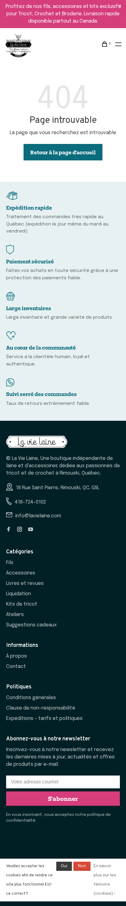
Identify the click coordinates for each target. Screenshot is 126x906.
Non (82, 866)
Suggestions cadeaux (31, 625)
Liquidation (18, 593)
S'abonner (63, 798)
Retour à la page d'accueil (63, 152)
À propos (16, 656)
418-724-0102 (30, 502)
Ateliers (15, 614)
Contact (16, 666)
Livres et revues (25, 583)
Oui (64, 866)
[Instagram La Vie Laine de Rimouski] (19, 530)
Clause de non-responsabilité (40, 708)
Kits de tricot (21, 604)
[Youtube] (30, 530)
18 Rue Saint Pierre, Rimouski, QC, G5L (57, 487)
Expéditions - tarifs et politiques (44, 718)
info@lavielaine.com (38, 516)
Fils (9, 562)
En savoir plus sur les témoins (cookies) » (105, 880)
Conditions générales (31, 697)
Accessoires (20, 573)
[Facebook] (8, 530)
